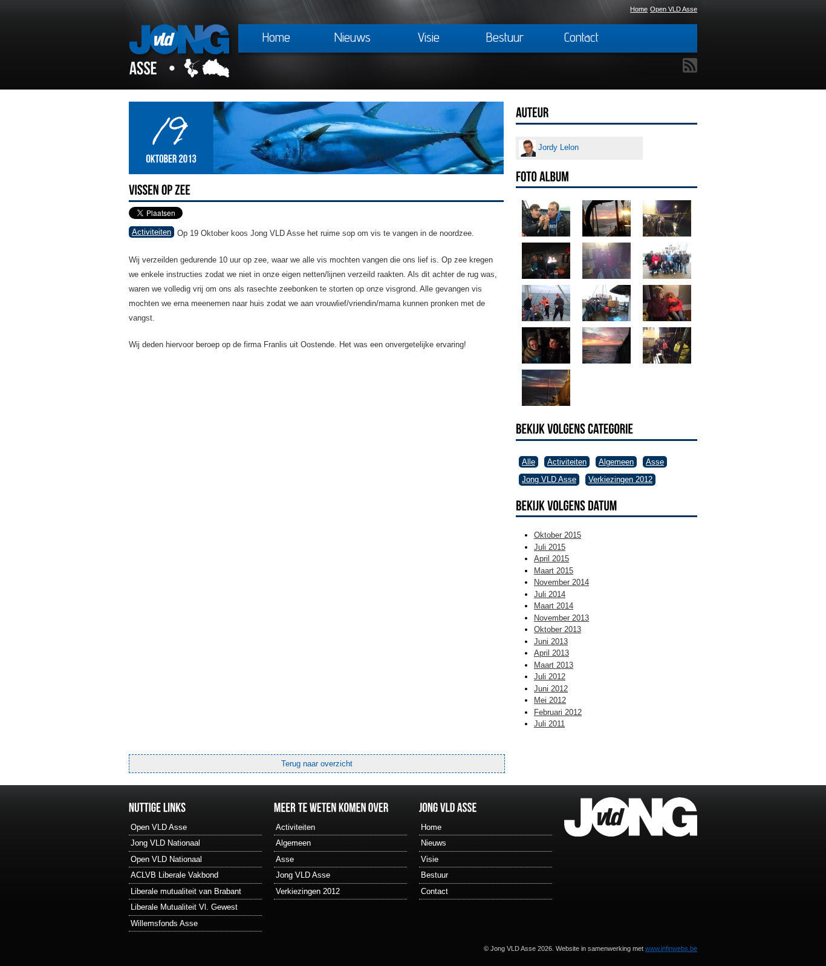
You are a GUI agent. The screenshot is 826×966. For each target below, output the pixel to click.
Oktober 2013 (557, 629)
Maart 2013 (553, 665)
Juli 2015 (549, 547)
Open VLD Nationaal (166, 859)
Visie (429, 37)
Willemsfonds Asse (164, 923)
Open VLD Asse (673, 9)
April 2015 (551, 558)
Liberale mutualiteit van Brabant (186, 891)
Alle (528, 461)
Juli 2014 (549, 594)
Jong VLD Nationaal (165, 842)
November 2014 (561, 582)
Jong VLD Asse (549, 479)
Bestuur (505, 37)
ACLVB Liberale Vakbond (174, 875)
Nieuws (352, 37)
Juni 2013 (551, 641)
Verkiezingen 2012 (620, 479)
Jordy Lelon (557, 147)
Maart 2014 (553, 605)
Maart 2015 (553, 570)
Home (639, 9)
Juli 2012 (549, 676)
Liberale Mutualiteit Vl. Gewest (184, 907)
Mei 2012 (550, 700)
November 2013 (561, 617)
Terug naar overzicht (317, 763)
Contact (581, 37)
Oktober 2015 (557, 535)
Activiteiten (151, 232)
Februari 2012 (558, 712)
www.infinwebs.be (671, 948)
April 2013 (551, 653)
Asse (655, 461)
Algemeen (616, 461)
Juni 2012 (551, 688)
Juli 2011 (549, 723)
